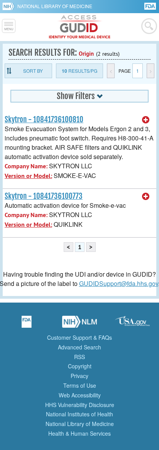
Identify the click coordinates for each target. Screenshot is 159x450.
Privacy (79, 376)
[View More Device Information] (146, 120)
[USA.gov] (132, 324)
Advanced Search (79, 347)
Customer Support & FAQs (79, 337)
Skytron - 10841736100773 (44, 196)
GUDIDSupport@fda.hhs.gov (118, 283)
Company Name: (26, 166)
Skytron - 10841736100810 (44, 119)
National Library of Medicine (54, 6)
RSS (79, 357)
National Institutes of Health (79, 414)
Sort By (33, 70)
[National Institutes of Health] (9, 6)
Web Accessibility (80, 395)
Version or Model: (28, 176)
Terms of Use (79, 385)
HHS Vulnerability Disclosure (79, 405)
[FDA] (150, 5)
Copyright (79, 366)
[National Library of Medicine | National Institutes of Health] (79, 324)
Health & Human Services (79, 433)
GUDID (79, 27)
